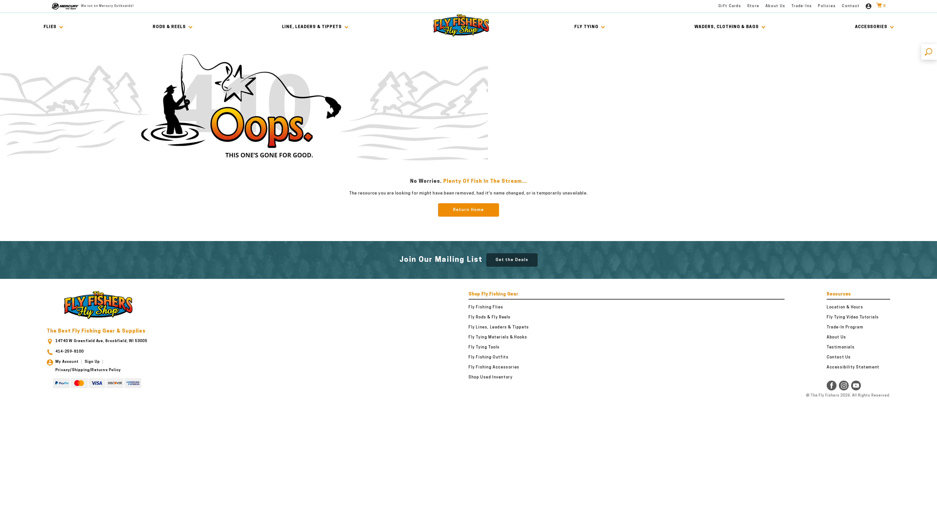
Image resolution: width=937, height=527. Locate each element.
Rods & (169, 27)
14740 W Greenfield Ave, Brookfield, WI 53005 (101, 341)
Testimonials (841, 347)
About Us (775, 6)
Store (753, 6)
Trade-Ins (801, 6)
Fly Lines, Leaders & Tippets (498, 327)
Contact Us (839, 357)
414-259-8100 (69, 352)
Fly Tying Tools (484, 347)
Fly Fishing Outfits (488, 357)
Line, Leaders (312, 27)
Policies (827, 6)
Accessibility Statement (853, 367)
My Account (67, 362)
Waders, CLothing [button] (726, 27)
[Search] (929, 52)
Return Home (468, 210)
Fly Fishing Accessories (493, 367)
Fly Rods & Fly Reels (489, 317)
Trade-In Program (845, 327)
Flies (50, 27)
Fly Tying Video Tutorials (853, 317)
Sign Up (92, 362)
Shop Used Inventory (490, 377)
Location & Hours (845, 307)
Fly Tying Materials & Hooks (497, 337)
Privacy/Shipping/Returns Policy (88, 370)
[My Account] (868, 6)
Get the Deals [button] (512, 260)
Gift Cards (729, 6)
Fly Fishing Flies (485, 307)
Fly (586, 27)
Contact (851, 6)
